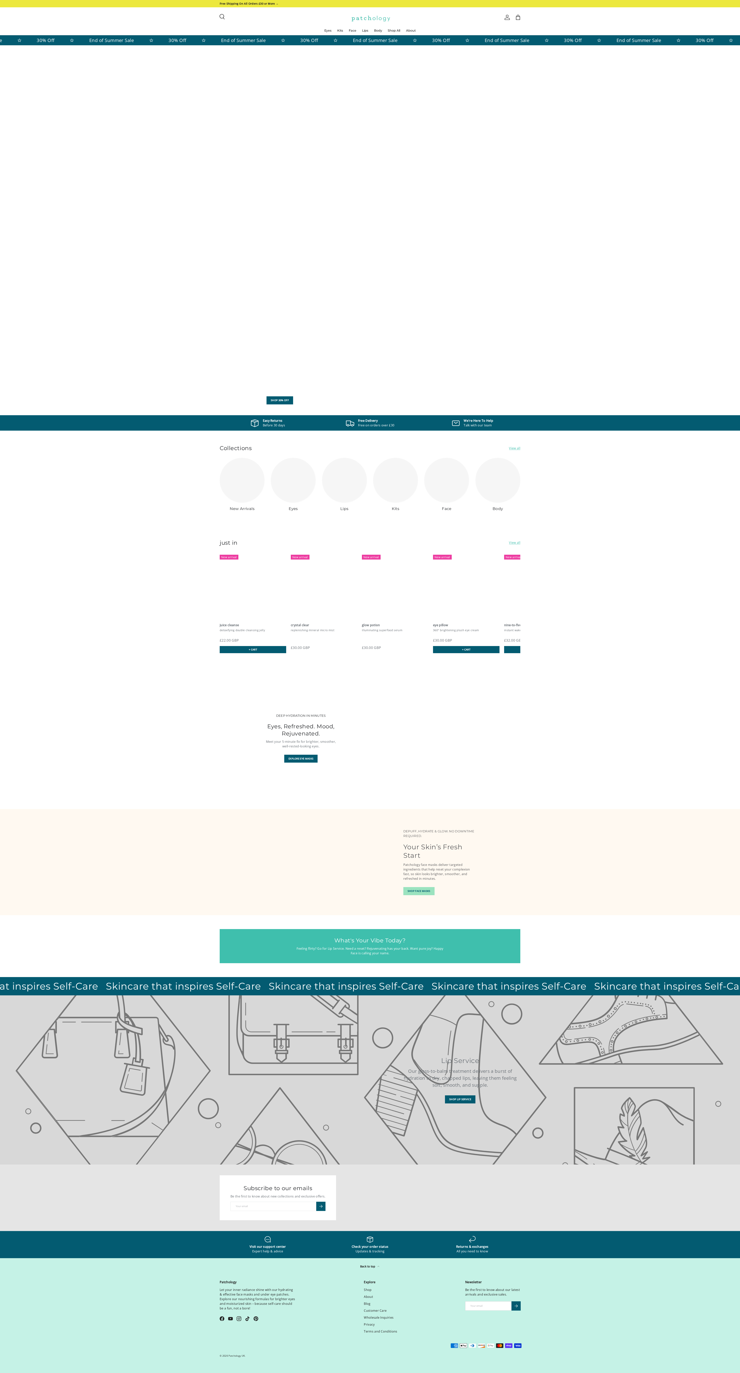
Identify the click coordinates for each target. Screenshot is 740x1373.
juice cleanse (229, 625)
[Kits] (395, 480)
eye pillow (440, 625)
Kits (340, 30)
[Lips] (344, 480)
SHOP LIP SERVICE (460, 1099)
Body (378, 30)
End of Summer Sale (88, 40)
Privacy (369, 1324)
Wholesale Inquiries (379, 1317)
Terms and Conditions (380, 1331)
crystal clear (300, 625)
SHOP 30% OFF (280, 400)
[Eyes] (293, 480)
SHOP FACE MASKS (419, 891)
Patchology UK (237, 1355)
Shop (368, 1290)
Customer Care (375, 1310)
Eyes (327, 30)
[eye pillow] (466, 585)
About (411, 30)
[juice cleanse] (253, 585)
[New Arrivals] (242, 480)
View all (514, 448)
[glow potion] (395, 585)
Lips (365, 30)
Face (352, 30)
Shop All (394, 30)
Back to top (368, 1266)
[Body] (498, 480)
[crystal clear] (324, 585)
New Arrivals (242, 508)
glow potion (371, 625)
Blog (367, 1304)
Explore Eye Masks (300, 758)
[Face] (446, 480)
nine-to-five (512, 625)
